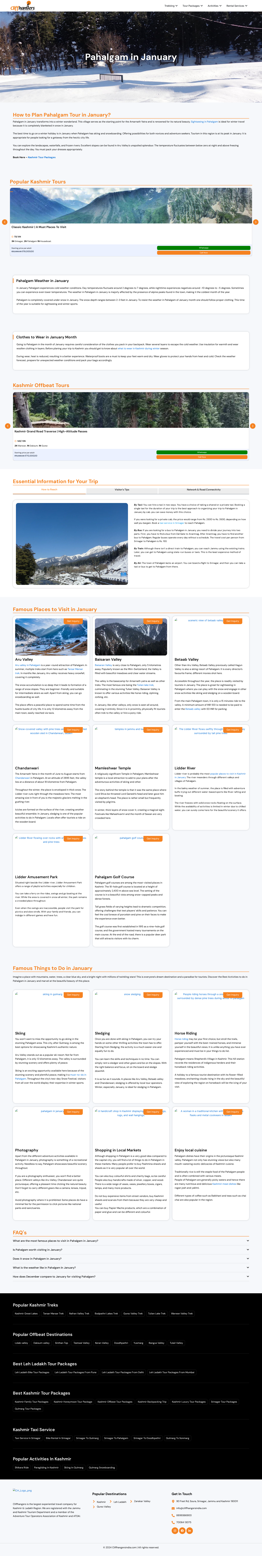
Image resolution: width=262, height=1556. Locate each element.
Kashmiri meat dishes (224, 1183)
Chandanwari (22, 778)
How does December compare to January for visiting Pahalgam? (54, 1276)
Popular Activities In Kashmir (42, 1459)
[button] (4, 222)
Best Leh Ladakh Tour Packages (45, 1364)
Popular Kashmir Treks (35, 1305)
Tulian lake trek (145, 685)
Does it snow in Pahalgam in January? (37, 1259)
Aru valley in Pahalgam (27, 665)
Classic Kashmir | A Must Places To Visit (39, 227)
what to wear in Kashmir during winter (138, 348)
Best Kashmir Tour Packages (41, 1393)
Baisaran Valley (103, 665)
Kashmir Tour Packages (42, 157)
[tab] (49, 491)
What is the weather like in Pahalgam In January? (44, 1267)
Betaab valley (193, 709)
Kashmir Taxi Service (34, 1429)
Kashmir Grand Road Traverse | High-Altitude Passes (51, 431)
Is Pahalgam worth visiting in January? (37, 1250)
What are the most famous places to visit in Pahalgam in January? (55, 1241)
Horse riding (181, 1039)
